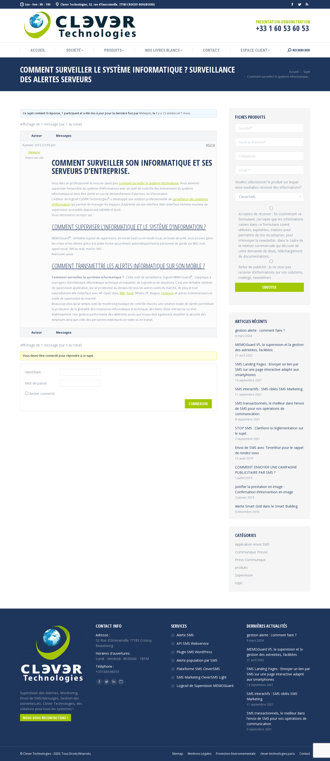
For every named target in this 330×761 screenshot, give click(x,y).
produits (241, 567)
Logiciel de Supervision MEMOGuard (205, 685)
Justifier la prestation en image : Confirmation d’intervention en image (264, 489)
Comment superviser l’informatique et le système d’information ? (129, 226)
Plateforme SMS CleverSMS (198, 668)
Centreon (167, 293)
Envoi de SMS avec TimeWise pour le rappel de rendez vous (269, 450)
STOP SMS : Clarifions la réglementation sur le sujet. (269, 431)
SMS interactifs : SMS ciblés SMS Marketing (268, 389)
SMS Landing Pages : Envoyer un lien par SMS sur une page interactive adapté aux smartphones (267, 369)
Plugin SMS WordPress (194, 652)
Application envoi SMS (252, 544)
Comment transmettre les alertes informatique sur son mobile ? (128, 265)
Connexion (198, 403)
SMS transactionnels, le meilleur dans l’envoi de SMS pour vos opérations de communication (269, 408)
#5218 (210, 145)
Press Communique (250, 559)
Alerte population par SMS (197, 660)
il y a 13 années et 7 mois (173, 113)
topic (239, 583)
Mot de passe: (36, 383)
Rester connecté (42, 393)
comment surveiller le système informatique (149, 183)
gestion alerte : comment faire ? (260, 330)
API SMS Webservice (193, 643)
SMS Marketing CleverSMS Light (202, 677)
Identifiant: (33, 372)
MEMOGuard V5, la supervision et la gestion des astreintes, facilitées (269, 347)
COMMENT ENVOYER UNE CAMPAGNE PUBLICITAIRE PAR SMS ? (266, 470)
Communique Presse (251, 552)
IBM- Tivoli (127, 293)
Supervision (244, 575)
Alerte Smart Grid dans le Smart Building (266, 506)
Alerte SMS (185, 635)
